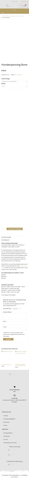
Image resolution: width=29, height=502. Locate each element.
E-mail (5, 327)
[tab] (14, 237)
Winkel (6, 16)
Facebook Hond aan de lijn (10, 442)
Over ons (6, 439)
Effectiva (16, 477)
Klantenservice (24, 1)
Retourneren (7, 422)
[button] (2, 13)
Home (2, 16)
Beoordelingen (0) (5, 240)
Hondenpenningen (11, 16)
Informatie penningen (6, 237)
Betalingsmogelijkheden (9, 419)
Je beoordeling (7, 312)
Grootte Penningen (5, 78)
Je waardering (7, 308)
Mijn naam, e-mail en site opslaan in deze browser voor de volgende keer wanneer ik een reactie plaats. (13, 334)
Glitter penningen (19, 16)
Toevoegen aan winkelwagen (14, 229)
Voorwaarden (7, 436)
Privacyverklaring (8, 433)
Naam (5, 321)
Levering (6, 415)
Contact (5, 425)
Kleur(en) (3, 83)
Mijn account (15, 1)
